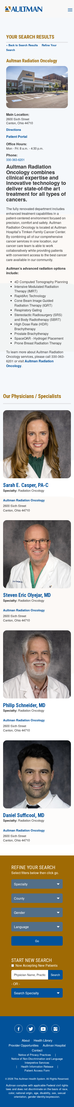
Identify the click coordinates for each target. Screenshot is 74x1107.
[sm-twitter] (31, 1028)
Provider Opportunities (24, 1045)
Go (37, 941)
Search (55, 975)
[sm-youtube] (43, 1028)
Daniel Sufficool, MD (23, 815)
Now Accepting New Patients (36, 966)
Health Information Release (37, 1066)
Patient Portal (16, 136)
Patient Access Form (37, 1070)
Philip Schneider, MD (24, 705)
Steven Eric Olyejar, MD (27, 595)
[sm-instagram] (55, 1028)
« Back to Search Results (22, 45)
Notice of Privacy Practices (34, 1055)
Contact (37, 1050)
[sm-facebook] (18, 1028)
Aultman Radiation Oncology (30, 363)
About (26, 1040)
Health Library (43, 1040)
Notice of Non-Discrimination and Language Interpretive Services (37, 1060)
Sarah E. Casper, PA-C (25, 485)
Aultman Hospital (54, 1045)
